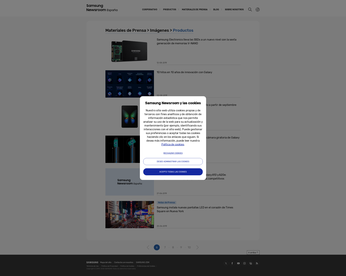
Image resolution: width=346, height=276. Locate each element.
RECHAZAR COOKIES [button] (172, 153)
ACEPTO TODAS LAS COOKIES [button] (173, 172)
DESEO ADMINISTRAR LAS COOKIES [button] (173, 161)
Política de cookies (172, 144)
